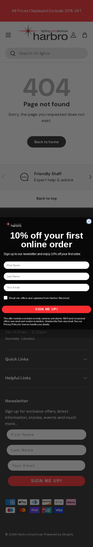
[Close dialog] (89, 221)
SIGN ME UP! (46, 309)
